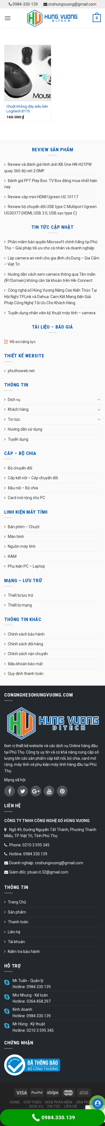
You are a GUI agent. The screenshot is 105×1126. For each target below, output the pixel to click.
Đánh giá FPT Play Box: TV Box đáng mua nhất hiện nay (50, 183)
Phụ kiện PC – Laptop (26, 566)
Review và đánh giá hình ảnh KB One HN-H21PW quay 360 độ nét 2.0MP (48, 167)
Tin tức (14, 419)
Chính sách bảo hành (26, 634)
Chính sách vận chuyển (28, 653)
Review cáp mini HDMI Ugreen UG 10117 (43, 197)
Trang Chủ (17, 902)
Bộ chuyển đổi (20, 468)
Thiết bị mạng (20, 605)
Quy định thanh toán (25, 673)
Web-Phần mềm (58, 1102)
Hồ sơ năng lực (23, 341)
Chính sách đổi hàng (25, 644)
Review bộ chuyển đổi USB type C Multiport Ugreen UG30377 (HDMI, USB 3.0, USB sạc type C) (50, 209)
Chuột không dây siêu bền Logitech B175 (27, 108)
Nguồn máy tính (22, 546)
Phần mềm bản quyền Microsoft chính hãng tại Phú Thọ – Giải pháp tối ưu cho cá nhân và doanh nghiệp (50, 245)
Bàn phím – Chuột (23, 527)
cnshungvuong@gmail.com (71, 4)
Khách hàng (18, 409)
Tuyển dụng (18, 439)
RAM (12, 556)
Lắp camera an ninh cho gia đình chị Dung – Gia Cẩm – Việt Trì (51, 261)
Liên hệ (14, 932)
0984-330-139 (25, 4)
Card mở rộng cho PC (26, 497)
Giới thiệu (32, 1102)
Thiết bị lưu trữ (20, 595)
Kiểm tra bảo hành (24, 951)
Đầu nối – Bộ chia (23, 488)
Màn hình (16, 536)
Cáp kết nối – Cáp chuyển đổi (33, 478)
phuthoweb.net (21, 371)
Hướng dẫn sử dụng (25, 429)
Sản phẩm (17, 912)
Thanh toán (18, 922)
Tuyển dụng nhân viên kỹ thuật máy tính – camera (51, 313)
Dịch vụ (14, 399)
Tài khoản (16, 941)
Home (15, 1102)
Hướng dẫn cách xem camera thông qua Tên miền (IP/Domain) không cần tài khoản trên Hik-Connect (49, 277)
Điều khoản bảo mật (25, 664)
